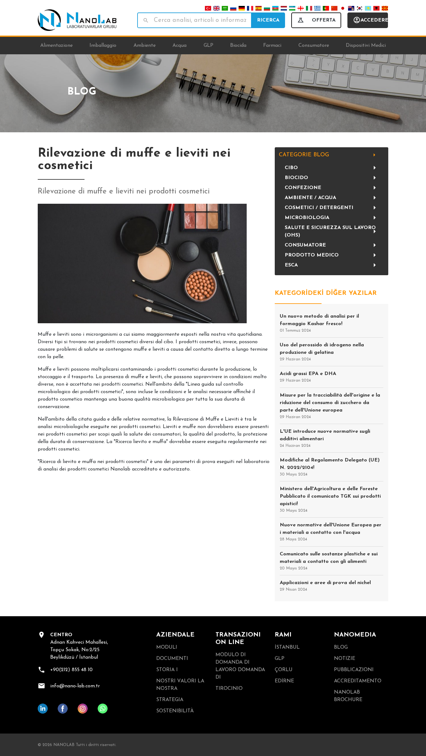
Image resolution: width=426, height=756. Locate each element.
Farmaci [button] (272, 45)
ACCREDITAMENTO (357, 681)
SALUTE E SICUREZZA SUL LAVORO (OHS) (330, 231)
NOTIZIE (344, 658)
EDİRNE (284, 681)
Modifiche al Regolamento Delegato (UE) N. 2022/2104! (330, 467)
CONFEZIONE (303, 187)
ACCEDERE (374, 20)
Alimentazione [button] (56, 45)
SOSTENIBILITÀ (175, 711)
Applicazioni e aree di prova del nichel (325, 586)
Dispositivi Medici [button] (366, 45)
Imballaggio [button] (103, 45)
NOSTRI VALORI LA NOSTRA (180, 685)
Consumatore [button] (313, 45)
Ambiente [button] (144, 45)
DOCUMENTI (172, 658)
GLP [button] (208, 45)
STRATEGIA (169, 699)
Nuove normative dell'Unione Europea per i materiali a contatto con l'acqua (330, 532)
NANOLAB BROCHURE (348, 696)
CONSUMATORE (305, 245)
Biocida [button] (238, 45)
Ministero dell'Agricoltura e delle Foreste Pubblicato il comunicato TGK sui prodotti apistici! (330, 499)
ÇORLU (284, 669)
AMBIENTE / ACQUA (310, 197)
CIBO (291, 167)
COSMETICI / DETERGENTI (319, 207)
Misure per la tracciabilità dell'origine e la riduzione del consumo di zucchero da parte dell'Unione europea (330, 406)
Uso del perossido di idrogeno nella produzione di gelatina (322, 352)
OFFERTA (324, 20)
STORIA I (167, 669)
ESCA (291, 265)
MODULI (166, 647)
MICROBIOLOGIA (307, 217)
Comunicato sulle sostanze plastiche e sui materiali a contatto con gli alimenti (329, 561)
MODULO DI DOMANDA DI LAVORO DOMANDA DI (240, 666)
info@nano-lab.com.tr (75, 686)
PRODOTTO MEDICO (312, 255)
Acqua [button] (179, 45)
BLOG (341, 647)
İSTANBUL (287, 647)
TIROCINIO (229, 688)
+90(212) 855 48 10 (71, 669)
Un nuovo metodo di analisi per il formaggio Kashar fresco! (319, 323)
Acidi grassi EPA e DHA (308, 377)
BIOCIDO (296, 177)
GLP (279, 658)
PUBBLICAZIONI (354, 669)
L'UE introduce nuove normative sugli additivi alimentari (325, 438)
